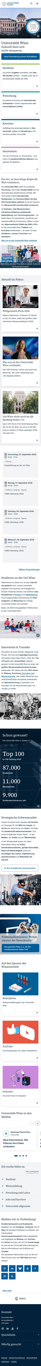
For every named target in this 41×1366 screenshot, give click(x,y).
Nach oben (7, 1290)
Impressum (5, 1361)
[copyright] (38, 36)
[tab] (16, 1155)
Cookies (14, 1361)
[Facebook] (17, 1328)
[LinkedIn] (7, 1328)
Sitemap (4, 1358)
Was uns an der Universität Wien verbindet (19, 240)
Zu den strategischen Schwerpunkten (20, 868)
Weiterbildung (31, 595)
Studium (18, 595)
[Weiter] (37, 1123)
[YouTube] (12, 1328)
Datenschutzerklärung (17, 1358)
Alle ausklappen (32, 1171)
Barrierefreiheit (32, 1358)
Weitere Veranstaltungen (29, 569)
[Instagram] (2, 1328)
